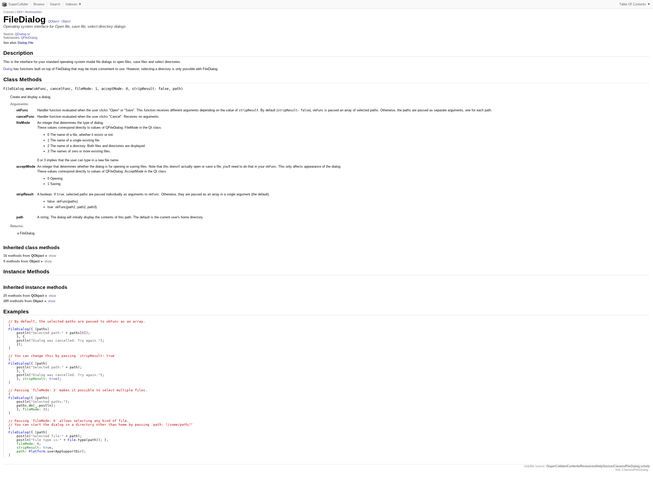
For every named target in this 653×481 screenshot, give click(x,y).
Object (65, 21)
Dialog (22, 43)
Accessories (33, 12)
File (30, 43)
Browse (38, 4)
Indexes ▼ (74, 4)
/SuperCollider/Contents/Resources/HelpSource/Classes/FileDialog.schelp (598, 466)
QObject (53, 21)
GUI (19, 12)
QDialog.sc (22, 34)
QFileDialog (29, 37)
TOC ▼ (634, 4)
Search (55, 4)
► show (50, 256)
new (29, 89)
